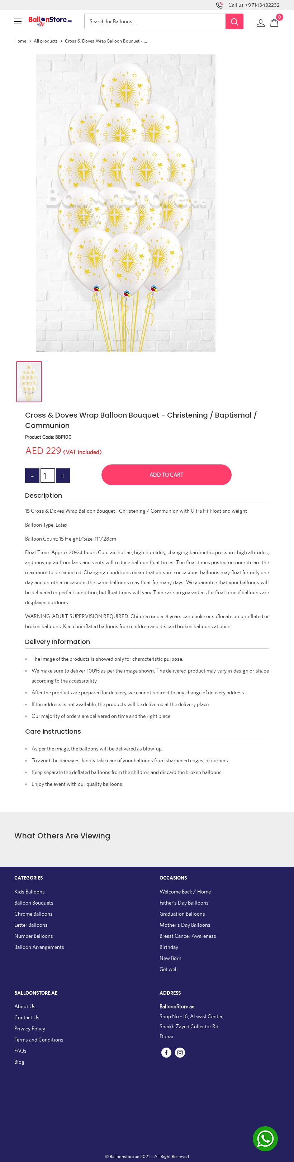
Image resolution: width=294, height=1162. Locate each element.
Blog (19, 1062)
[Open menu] (18, 21)
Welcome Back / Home (185, 891)
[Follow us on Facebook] (166, 1052)
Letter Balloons (31, 925)
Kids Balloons (29, 891)
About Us (24, 1006)
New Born (170, 958)
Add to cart (167, 475)
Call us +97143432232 (254, 5)
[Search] (234, 21)
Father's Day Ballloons (184, 903)
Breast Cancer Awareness (188, 936)
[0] (274, 21)
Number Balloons (33, 936)
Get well (169, 969)
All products (46, 41)
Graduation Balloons (182, 914)
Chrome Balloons (33, 914)
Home (20, 41)
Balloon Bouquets (33, 903)
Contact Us (26, 1017)
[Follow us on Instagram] (180, 1052)
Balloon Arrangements (39, 947)
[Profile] (261, 21)
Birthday (169, 947)
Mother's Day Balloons (185, 925)
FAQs (20, 1051)
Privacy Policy (29, 1028)
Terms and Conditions (38, 1040)
